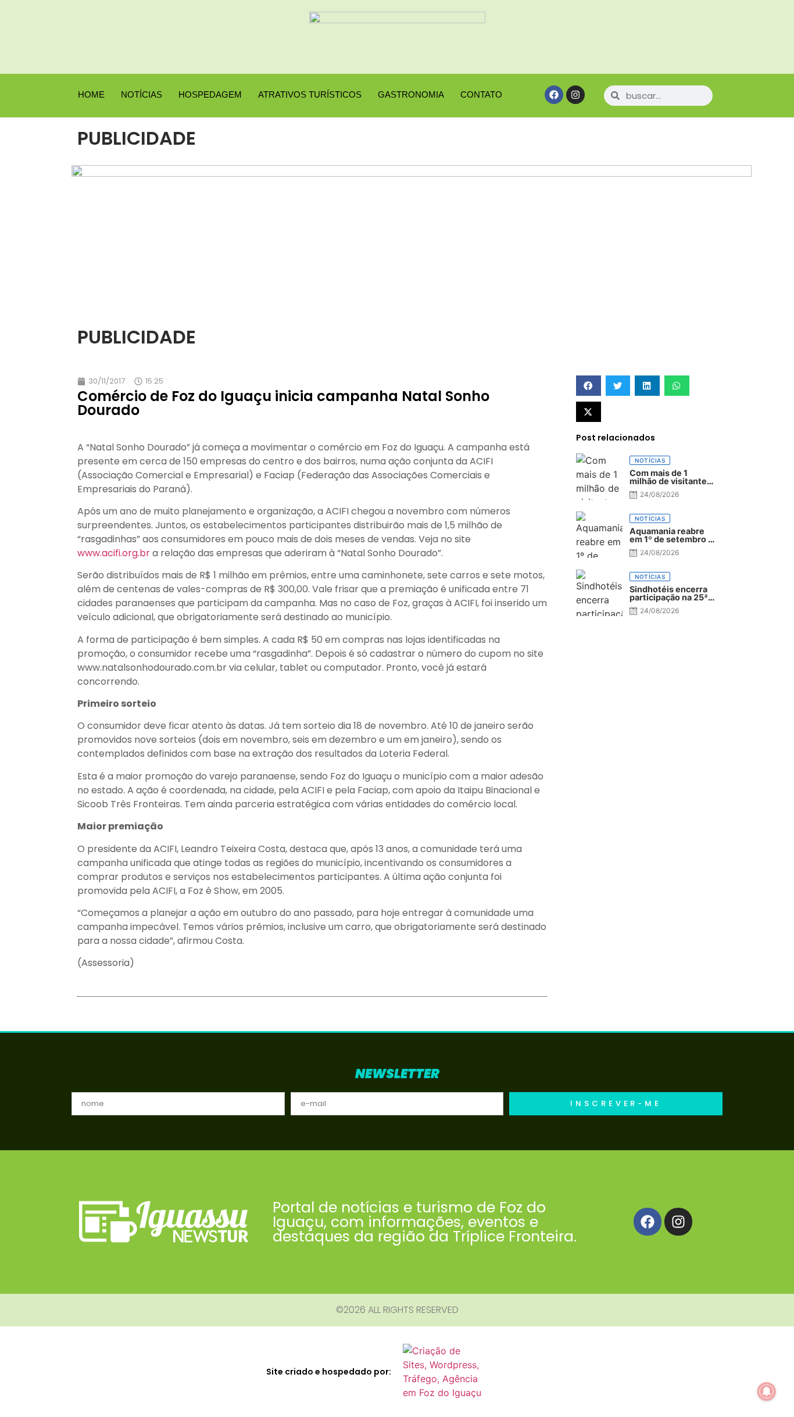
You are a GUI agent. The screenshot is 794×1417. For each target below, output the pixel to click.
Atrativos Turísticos (310, 94)
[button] (588, 385)
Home (91, 94)
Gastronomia (411, 94)
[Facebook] (554, 94)
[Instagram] (575, 94)
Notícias (141, 94)
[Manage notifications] (766, 1391)
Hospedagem (210, 94)
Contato (481, 94)
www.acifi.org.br (113, 553)
